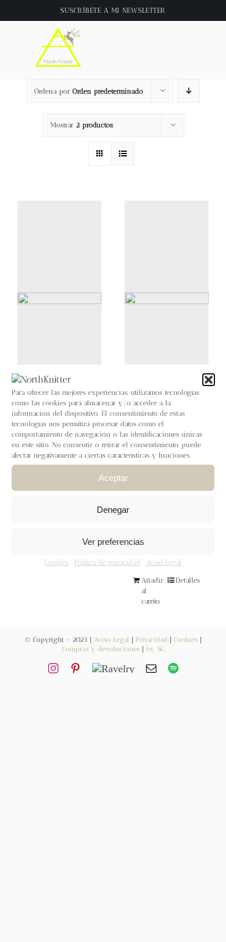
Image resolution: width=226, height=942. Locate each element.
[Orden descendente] (188, 91)
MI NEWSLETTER (138, 10)
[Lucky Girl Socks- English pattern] (167, 321)
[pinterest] (75, 668)
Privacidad (151, 640)
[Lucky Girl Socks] (59, 321)
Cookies (56, 563)
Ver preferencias (113, 542)
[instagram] (53, 668)
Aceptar (113, 478)
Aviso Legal (163, 563)
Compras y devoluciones (101, 649)
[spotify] (173, 668)
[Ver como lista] (122, 153)
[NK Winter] (59, 25)
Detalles (188, 580)
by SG (155, 649)
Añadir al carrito (152, 590)
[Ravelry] (113, 668)
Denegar (113, 510)
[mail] (151, 668)
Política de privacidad (107, 563)
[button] (208, 380)
